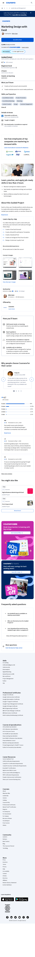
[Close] (30, 12)
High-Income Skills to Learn (9, 770)
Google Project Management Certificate (13, 704)
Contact (5, 873)
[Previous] (3, 379)
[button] (3, 107)
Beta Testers (6, 841)
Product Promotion (21, 98)
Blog (4, 844)
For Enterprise (6, 811)
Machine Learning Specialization (11, 743)
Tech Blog (5, 848)
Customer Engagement (26, 104)
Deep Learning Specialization (10, 736)
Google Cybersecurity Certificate (11, 697)
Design (16, 104)
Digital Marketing (7, 672)
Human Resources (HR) (8, 674)
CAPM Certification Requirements (11, 761)
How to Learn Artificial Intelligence (11, 773)
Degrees (5, 809)
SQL (4, 683)
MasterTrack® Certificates (9, 807)
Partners (5, 839)
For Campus (6, 816)
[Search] (32, 3)
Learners (5, 837)
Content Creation (6, 104)
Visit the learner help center (14, 648)
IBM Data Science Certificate (10, 713)
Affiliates (5, 880)
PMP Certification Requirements (11, 775)
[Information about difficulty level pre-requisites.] (16, 68)
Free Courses (6, 823)
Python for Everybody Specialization (12, 747)
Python (4, 681)
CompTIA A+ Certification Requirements (13, 763)
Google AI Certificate (8, 695)
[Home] (2, 8)
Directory (5, 878)
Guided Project (6, 57)
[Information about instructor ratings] (12, 291)
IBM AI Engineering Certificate (10, 708)
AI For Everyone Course (9, 731)
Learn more (25, 47)
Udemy (4, 825)
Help (4, 869)
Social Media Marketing (8, 101)
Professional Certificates (9, 805)
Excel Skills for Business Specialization (12, 738)
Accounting (5, 663)
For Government (7, 814)
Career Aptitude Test (8, 759)
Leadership (5, 796)
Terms (4, 864)
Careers (5, 798)
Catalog (5, 800)
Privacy (4, 867)
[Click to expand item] (9, 262)
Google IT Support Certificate (10, 701)
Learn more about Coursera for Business (16, 148)
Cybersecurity (6, 667)
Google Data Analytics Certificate (11, 699)
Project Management (8, 678)
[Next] (32, 379)
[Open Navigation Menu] (3, 3)
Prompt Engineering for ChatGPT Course (13, 745)
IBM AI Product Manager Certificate (11, 711)
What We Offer (6, 793)
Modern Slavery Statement (9, 883)
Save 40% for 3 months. (19, 15)
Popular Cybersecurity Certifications (12, 777)
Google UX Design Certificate (10, 706)
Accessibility (6, 871)
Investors (5, 862)
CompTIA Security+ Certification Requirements (14, 766)
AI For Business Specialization (10, 729)
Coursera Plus (6, 802)
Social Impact (6, 821)
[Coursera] (10, 2)
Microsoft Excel (6, 676)
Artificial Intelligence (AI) (9, 665)
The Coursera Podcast (8, 846)
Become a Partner (7, 818)
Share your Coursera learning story (11, 779)
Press (4, 860)
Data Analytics (6, 669)
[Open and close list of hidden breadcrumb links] (6, 8)
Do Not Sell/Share (7, 885)
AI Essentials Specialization (9, 727)
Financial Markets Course (9, 740)
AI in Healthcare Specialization (10, 734)
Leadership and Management (18, 8)
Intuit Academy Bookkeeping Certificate (13, 715)
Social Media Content (7, 98)
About (4, 791)
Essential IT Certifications (9, 768)
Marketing (19, 101)
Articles (5, 876)
